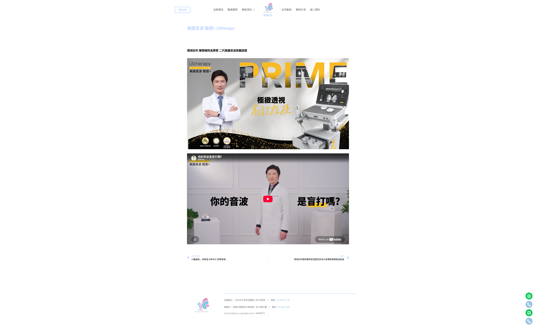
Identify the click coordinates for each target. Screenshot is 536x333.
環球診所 (268, 15)
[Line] (529, 296)
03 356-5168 (283, 307)
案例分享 (301, 9)
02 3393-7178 (283, 300)
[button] (182, 10)
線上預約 (315, 9)
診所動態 (287, 9)
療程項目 (247, 9)
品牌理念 (218, 9)
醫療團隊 (233, 9)
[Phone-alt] (529, 304)
